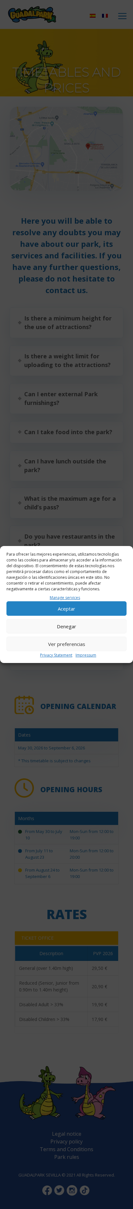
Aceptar (66, 608)
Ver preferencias (66, 644)
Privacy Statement (56, 655)
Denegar (66, 626)
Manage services (65, 597)
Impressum (86, 655)
